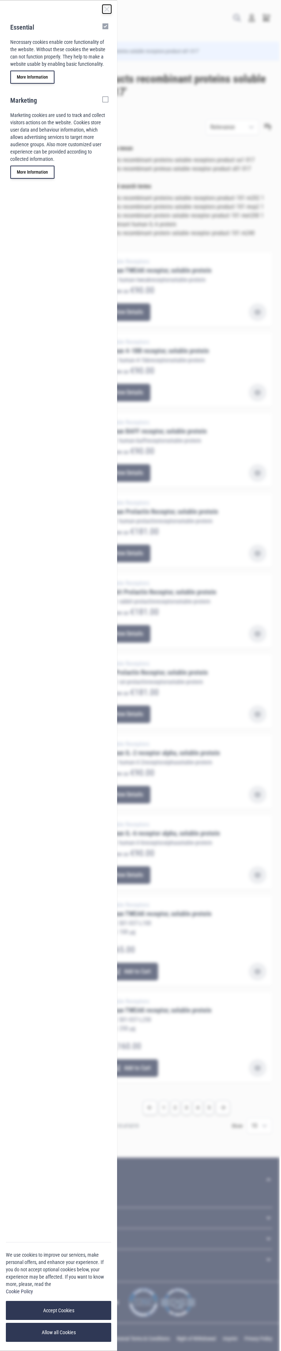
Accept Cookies (58, 1310)
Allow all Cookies (59, 1332)
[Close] (106, 9)
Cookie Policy (19, 1291)
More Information (32, 77)
